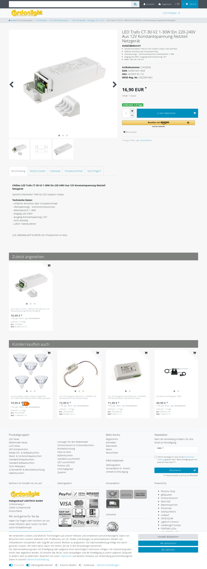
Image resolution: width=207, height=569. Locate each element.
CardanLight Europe (171, 525)
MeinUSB (165, 501)
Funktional (89, 565)
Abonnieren (175, 470)
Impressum (66, 556)
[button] (158, 124)
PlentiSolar (166, 508)
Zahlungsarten (113, 464)
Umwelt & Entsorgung (117, 471)
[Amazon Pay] (92, 494)
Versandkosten (145, 140)
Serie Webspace (17, 466)
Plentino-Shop (168, 491)
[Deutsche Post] (113, 494)
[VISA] (65, 503)
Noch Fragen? (94, 170)
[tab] (18, 171)
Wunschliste (131, 132)
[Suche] (135, 4)
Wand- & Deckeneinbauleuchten (25, 456)
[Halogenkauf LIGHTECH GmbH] (25, 494)
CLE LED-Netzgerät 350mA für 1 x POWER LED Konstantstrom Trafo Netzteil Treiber (77, 397)
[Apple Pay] (92, 522)
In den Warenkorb (166, 113)
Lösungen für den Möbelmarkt (72, 441)
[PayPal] (65, 494)
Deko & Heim (64, 452)
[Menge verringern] (132, 115)
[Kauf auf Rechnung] (65, 513)
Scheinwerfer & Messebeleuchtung (26, 469)
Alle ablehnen (168, 549)
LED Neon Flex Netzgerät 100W (168, 396)
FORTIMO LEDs (168, 528)
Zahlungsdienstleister (42, 565)
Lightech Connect (170, 521)
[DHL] (126, 494)
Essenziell (19, 565)
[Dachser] (140, 494)
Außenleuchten (65, 455)
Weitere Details (37, 170)
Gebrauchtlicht (168, 511)
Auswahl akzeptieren (168, 536)
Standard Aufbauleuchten (21, 462)
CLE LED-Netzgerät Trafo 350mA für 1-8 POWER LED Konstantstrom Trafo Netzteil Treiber (127, 397)
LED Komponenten (18, 449)
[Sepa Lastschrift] (79, 494)
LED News (14, 439)
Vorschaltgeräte (65, 468)
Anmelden (111, 442)
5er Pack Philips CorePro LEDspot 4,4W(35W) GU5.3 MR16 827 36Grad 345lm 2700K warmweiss (30, 397)
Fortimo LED (63, 465)
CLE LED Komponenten (58, 20)
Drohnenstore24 (169, 498)
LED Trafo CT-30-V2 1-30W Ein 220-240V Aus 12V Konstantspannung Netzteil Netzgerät (30, 310)
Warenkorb (111, 445)
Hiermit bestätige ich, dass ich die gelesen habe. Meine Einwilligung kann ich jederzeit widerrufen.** (177, 460)
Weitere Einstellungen (108, 565)
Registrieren (112, 439)
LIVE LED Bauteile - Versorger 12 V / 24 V (87, 20)
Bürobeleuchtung (66, 448)
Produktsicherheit (74, 170)
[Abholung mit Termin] (113, 503)
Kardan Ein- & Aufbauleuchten (24, 452)
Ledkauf (165, 515)
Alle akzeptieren (168, 543)
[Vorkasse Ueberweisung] (65, 522)
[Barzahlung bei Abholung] (79, 513)
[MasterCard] (79, 503)
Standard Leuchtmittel (68, 458)
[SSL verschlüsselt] (112, 527)
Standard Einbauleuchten (21, 459)
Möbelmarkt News (18, 442)
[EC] (92, 513)
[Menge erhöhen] (132, 111)
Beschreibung (18, 170)
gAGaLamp (166, 494)
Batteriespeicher (169, 504)
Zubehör (61, 472)
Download (55, 170)
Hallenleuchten (16, 473)
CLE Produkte (170, 13)
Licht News (14, 445)
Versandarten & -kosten (118, 468)
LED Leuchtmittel (66, 462)
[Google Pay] (79, 522)
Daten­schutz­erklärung (38, 559)
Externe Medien (68, 565)
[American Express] (92, 503)
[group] (31, 284)
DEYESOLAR (167, 518)
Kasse (109, 449)
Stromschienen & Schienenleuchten (75, 445)
